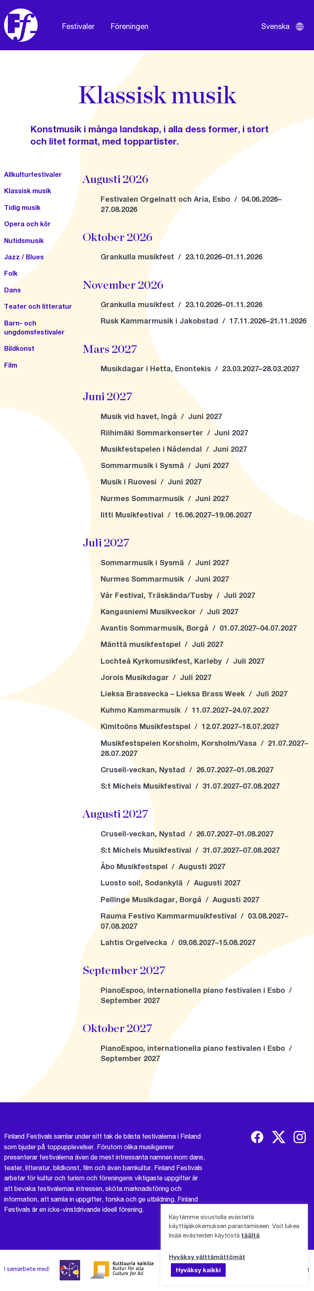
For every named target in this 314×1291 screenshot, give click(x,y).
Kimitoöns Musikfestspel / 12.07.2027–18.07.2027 (190, 726)
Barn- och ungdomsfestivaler (34, 327)
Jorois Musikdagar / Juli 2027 (156, 677)
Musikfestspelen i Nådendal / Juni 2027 (174, 448)
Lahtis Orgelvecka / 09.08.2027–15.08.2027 (178, 942)
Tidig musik (22, 207)
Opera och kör (27, 223)
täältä (250, 1235)
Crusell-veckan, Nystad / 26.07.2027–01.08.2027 (187, 769)
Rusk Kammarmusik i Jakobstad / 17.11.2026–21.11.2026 (204, 320)
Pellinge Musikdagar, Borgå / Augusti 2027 (180, 899)
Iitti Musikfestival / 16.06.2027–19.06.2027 (176, 514)
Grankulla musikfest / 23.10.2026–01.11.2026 (181, 256)
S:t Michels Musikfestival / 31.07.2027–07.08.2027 (190, 785)
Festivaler (78, 26)
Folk (11, 273)
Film (10, 365)
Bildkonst (19, 348)
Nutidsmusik (24, 240)
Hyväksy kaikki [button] (198, 1269)
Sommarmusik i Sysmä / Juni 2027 (165, 465)
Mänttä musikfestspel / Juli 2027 (162, 644)
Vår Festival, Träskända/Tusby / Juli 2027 (178, 595)
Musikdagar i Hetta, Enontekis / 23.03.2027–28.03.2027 (200, 368)
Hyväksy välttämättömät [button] (207, 1256)
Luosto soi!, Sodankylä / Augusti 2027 (170, 882)
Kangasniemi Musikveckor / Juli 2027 (169, 611)
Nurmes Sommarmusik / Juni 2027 (165, 498)
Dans (12, 290)
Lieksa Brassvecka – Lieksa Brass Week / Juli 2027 (194, 693)
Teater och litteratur (38, 306)
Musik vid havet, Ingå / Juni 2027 (161, 416)
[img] (257, 1137)
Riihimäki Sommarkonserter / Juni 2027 (174, 432)
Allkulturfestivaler (33, 174)
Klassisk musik (27, 190)
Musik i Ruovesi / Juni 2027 (151, 481)
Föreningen (129, 26)
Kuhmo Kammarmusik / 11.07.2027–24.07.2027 (185, 709)
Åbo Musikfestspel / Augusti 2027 (163, 866)
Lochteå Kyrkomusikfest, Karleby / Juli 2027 (183, 660)
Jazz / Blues (24, 257)
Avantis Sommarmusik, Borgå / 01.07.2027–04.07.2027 (199, 627)
